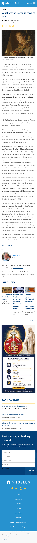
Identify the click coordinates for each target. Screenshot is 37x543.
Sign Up (32, 470)
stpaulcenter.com (18, 268)
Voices (4, 9)
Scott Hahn (5, 20)
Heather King (5, 417)
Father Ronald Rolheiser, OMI (9, 409)
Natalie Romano (6, 428)
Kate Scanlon (16, 311)
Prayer (3, 249)
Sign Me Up (5, 468)
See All (30, 321)
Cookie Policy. (5, 536)
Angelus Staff (5, 301)
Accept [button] (4, 539)
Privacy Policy (26, 534)
